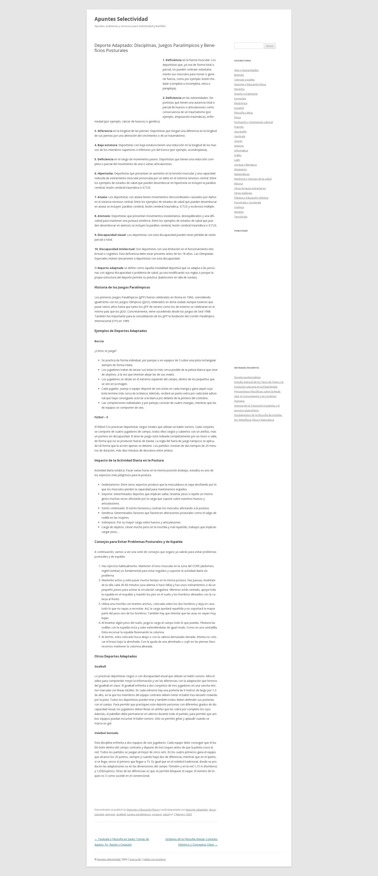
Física (237, 117)
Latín (237, 160)
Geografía (240, 131)
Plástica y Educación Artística (251, 197)
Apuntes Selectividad (121, 18)
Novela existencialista (247, 377)
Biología (239, 75)
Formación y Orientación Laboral (253, 122)
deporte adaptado (197, 809)
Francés (239, 127)
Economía (240, 98)
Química (239, 207)
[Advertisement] (128, 86)
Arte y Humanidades (246, 70)
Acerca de (135, 859)
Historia (239, 145)
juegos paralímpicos (139, 814)
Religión (239, 212)
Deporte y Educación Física (143, 809)
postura (157, 814)
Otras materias (243, 193)
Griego (238, 141)
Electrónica (240, 103)
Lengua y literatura (245, 164)
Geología (239, 136)
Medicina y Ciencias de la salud (252, 179)
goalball (121, 814)
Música (238, 183)
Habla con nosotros (154, 859)
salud (166, 814)
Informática (241, 150)
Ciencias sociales (244, 79)
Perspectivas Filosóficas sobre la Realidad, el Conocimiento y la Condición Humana (257, 396)
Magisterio (240, 169)
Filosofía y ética (243, 112)
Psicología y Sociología (247, 202)
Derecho (239, 89)
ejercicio (110, 814)
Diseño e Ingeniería (246, 93)
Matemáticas (242, 174)
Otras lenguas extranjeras (250, 188)
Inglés (237, 155)
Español (239, 108)
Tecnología (240, 216)
